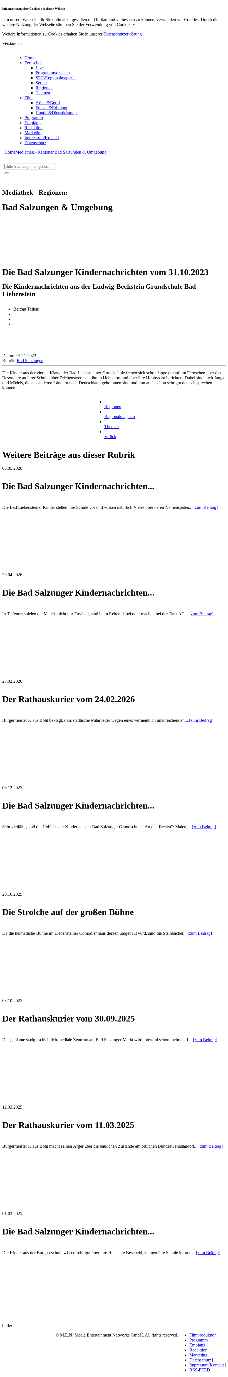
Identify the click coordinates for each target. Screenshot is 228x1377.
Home (29, 57)
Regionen (44, 87)
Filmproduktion (203, 1335)
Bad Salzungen (30, 360)
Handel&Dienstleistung (56, 112)
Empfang (32, 122)
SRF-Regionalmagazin (56, 77)
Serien (41, 82)
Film (28, 97)
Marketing (33, 132)
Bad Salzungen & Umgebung (80, 152)
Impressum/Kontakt (41, 137)
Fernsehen (33, 62)
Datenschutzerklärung (122, 34)
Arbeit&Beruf (48, 102)
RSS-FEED (199, 1370)
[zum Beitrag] (206, 507)
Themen (43, 92)
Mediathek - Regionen (34, 152)
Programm (33, 117)
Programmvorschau (53, 72)
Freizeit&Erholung (52, 107)
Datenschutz (35, 142)
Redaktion (33, 127)
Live (40, 67)
